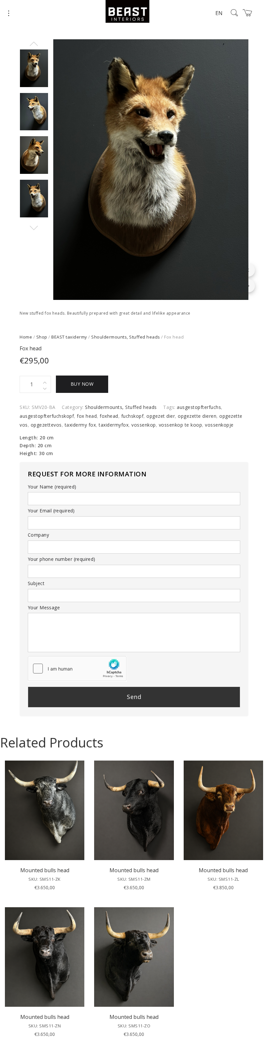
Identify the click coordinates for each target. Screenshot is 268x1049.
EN (219, 13)
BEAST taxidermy (69, 337)
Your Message (44, 607)
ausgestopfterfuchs (199, 407)
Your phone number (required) (61, 559)
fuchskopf (132, 416)
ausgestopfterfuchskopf (47, 416)
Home (26, 337)
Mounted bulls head (44, 870)
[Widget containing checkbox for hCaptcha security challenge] (77, 668)
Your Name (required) (52, 487)
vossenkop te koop (180, 425)
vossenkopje (219, 425)
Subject (36, 583)
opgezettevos (46, 425)
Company (38, 535)
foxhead (109, 416)
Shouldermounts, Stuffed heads (125, 337)
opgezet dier (160, 416)
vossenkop (143, 425)
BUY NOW (82, 384)
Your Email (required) (51, 510)
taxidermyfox (113, 425)
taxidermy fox (80, 425)
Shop (41, 337)
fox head (87, 416)
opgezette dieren (197, 416)
